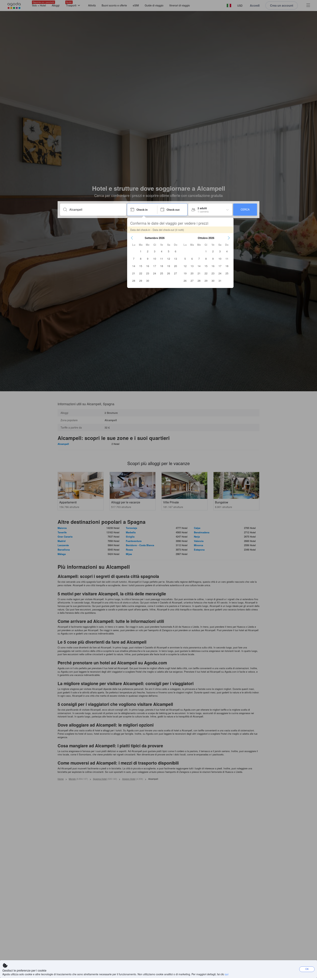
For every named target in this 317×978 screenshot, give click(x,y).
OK (307, 969)
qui (226, 974)
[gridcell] (140, 251)
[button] (132, 237)
